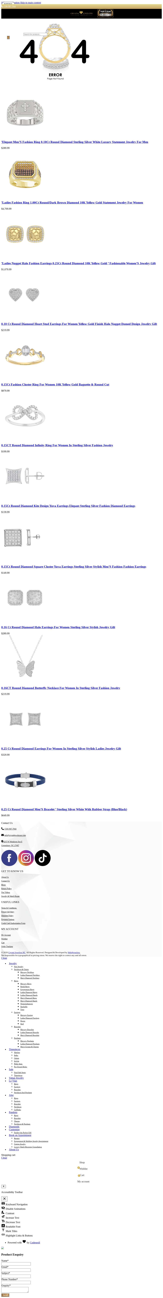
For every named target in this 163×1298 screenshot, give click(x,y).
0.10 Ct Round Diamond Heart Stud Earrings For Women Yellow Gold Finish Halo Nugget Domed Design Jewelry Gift (79, 324)
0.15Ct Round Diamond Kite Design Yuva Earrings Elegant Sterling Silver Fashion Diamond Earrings (68, 506)
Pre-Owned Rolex (20, 1067)
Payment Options (7, 919)
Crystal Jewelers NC (16, 952)
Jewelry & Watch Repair (10, 896)
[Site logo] (81, 16)
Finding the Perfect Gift (22, 1133)
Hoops (22, 1021)
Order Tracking (7, 946)
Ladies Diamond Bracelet (29, 1032)
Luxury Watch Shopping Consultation (28, 1147)
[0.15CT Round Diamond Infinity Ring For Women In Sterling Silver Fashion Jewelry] (25, 439)
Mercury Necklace (27, 972)
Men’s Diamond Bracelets (29, 1035)
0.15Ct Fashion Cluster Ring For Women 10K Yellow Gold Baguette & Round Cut (55, 384)
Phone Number (9, 1279)
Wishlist (4, 939)
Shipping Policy (7, 916)
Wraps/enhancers (26, 1004)
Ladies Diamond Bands (28, 995)
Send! (5, 1295)
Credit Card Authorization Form (13, 923)
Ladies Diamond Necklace (30, 975)
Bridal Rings (24, 987)
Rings (16, 981)
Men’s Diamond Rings (28, 998)
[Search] (8, 37)
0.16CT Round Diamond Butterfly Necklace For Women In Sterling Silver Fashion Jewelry (60, 688)
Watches (17, 1052)
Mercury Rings (25, 984)
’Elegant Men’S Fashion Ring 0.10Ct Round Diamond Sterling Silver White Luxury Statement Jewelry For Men (74, 142)
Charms (17, 1121)
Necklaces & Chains (21, 969)
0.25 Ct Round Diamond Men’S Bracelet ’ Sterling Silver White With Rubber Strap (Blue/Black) (64, 809)
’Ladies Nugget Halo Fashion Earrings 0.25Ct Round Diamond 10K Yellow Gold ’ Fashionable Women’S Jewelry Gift (78, 263)
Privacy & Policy (7, 912)
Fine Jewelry (18, 966)
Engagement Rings (27, 989)
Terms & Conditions (9, 908)
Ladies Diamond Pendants (29, 1044)
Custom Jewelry (20, 1144)
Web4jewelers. (74, 952)
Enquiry (6, 1285)
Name (5, 1260)
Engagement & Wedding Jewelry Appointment (31, 1141)
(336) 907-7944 (10, 829)
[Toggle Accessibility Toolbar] (3, 1186)
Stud (22, 1024)
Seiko (16, 1055)
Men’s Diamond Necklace (29, 978)
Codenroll (35, 1242)
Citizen (16, 1058)
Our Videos (5, 892)
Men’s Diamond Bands (28, 1001)
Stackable (23, 1007)
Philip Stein (18, 1064)
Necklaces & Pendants (22, 1124)
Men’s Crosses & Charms (29, 1047)
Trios (22, 1009)
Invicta (16, 1061)
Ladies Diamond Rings (28, 992)
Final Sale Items (20, 1072)
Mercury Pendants (27, 1041)
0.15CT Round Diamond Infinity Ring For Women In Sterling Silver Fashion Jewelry (57, 445)
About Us (5, 877)
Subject (5, 1273)
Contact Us (5, 881)
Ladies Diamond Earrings (29, 1018)
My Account (6, 935)
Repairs (16, 1138)
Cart (2, 943)
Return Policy (6, 888)
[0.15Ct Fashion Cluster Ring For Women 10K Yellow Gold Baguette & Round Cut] (25, 378)
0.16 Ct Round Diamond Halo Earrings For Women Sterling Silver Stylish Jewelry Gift (58, 627)
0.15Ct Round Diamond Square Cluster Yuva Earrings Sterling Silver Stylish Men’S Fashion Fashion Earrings (73, 566)
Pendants (17, 1038)
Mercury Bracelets (27, 1029)
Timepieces (18, 1075)
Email (4, 1267)
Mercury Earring (26, 1015)
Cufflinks (17, 1110)
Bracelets (17, 1027)
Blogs (3, 885)
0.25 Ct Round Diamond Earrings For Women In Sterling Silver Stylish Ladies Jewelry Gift (61, 748)
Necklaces (17, 1107)
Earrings (17, 1012)
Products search (15, 34)
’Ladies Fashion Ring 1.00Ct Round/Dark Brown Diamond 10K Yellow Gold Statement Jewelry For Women (72, 202)
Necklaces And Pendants (23, 1092)
